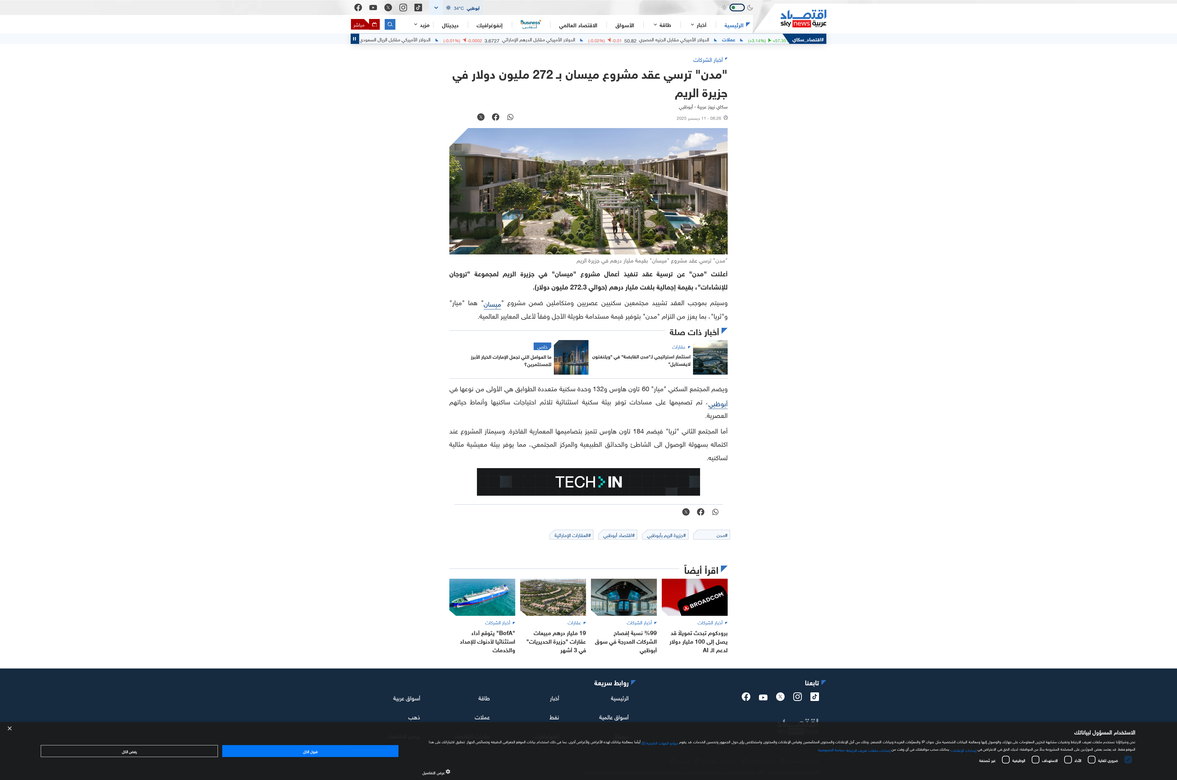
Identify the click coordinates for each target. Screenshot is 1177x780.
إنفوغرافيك (490, 24)
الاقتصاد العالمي (578, 24)
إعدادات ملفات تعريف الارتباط (868, 750)
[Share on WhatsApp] (510, 118)
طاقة (484, 697)
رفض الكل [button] (129, 751)
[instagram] (797, 698)
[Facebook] (358, 7)
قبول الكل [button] (310, 751)
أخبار (554, 697)
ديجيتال (450, 24)
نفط (554, 716)
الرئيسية (734, 24)
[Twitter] (388, 7)
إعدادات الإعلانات (963, 750)
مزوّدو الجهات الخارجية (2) (660, 742)
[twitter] (780, 698)
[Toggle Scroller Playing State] (355, 39)
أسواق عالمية (614, 716)
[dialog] (588, 751)
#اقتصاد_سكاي (808, 39)
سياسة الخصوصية (831, 749)
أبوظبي (718, 403)
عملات (767, 39)
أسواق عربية (406, 697)
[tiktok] (814, 698)
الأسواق (624, 24)
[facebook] (746, 698)
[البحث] (390, 24)
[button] (456, 7)
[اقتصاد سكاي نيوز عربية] (789, 18)
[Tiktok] (418, 7)
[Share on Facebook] (495, 118)
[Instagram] (403, 7)
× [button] (10, 728)
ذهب (414, 716)
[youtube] (763, 698)
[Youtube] (373, 7)
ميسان (492, 303)
